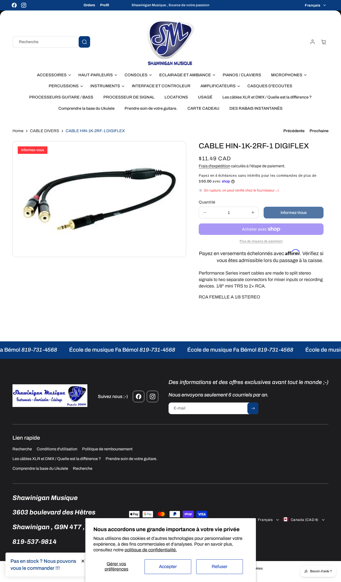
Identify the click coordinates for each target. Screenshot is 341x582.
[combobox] (51, 41)
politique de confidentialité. (151, 549)
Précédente (294, 131)
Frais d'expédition (214, 166)
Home (17, 131)
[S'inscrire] (252, 408)
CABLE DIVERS (44, 131)
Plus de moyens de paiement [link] (261, 241)
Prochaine (319, 131)
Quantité (207, 202)
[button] (52, 75)
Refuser (219, 566)
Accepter (168, 566)
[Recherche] (84, 42)
